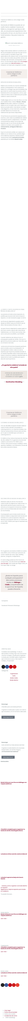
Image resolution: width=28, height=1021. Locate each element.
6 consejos (24, 61)
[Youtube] (14, 667)
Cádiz (7, 585)
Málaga (17, 582)
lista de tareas (15, 63)
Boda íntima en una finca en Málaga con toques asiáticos (14, 783)
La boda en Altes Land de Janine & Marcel (14, 854)
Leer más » (4, 918)
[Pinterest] (11, 667)
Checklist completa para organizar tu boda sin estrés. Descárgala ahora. (13, 829)
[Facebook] (7, 667)
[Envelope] (17, 985)
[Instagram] (3, 667)
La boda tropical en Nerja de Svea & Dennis (12, 878)
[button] (14, 13)
